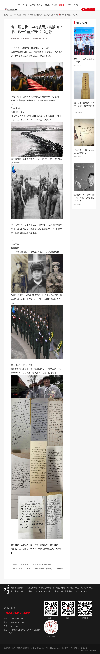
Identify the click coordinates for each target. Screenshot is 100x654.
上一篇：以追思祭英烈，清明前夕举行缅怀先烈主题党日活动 (37, 564)
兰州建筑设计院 (31, 587)
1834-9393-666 (88, 10)
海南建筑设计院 (45, 587)
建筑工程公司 (84, 591)
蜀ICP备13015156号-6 (80, 648)
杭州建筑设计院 (17, 591)
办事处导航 (76, 10)
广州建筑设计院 (31, 591)
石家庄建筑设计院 (46, 591)
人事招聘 (69, 10)
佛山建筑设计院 (59, 587)
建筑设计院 (59, 591)
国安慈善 (54, 10)
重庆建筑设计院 (87, 587)
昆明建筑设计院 (17, 587)
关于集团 (25, 10)
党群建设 (61, 9)
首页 (19, 10)
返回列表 (59, 568)
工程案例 (32, 10)
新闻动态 (39, 10)
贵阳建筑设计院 (73, 587)
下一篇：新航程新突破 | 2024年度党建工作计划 (31, 568)
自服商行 (47, 10)
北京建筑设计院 (71, 591)
